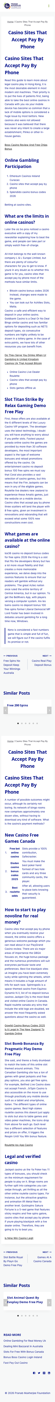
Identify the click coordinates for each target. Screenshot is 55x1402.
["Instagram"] (44, 1372)
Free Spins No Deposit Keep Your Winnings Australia (12, 664)
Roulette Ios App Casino (19, 1145)
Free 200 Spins (17, 705)
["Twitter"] (39, 1372)
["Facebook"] (34, 1372)
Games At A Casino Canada (42, 1257)
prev (6, 710)
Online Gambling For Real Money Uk (25, 1340)
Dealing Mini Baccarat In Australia (23, 1346)
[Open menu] (48, 6)
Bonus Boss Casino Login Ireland (23, 1357)
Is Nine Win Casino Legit (19, 1238)
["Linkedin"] (48, 1372)
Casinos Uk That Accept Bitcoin (23, 363)
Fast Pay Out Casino (16, 1362)
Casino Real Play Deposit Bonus (41, 660)
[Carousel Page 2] (22, 723)
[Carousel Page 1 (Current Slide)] (18, 723)
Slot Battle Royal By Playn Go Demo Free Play (13, 1259)
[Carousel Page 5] (33, 723)
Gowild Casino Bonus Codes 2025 (25, 1025)
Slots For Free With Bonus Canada (24, 1351)
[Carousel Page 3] (25, 723)
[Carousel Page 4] (29, 723)
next (49, 710)
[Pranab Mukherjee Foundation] (12, 6)
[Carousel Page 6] (37, 723)
